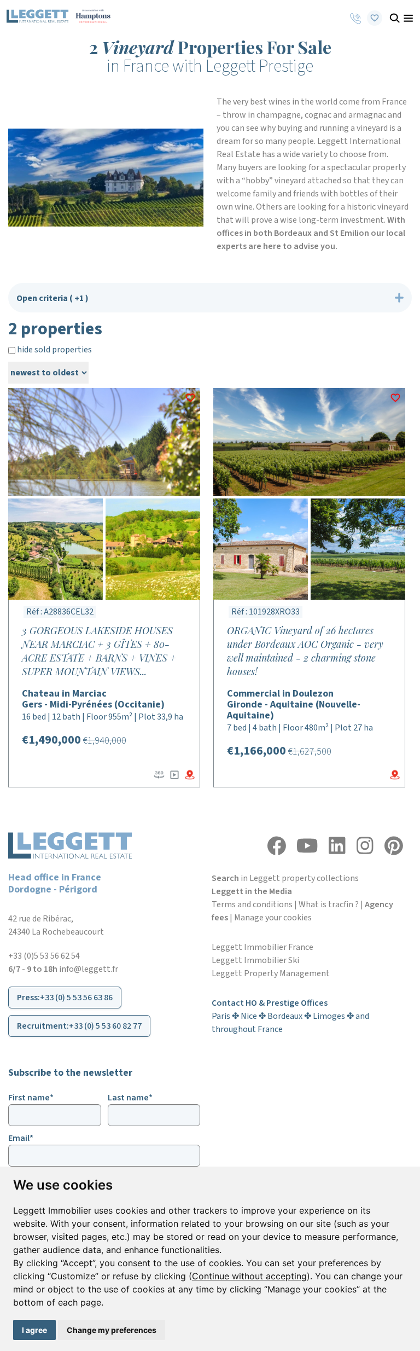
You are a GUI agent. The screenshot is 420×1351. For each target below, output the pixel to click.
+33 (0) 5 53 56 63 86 (76, 997)
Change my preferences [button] (111, 1330)
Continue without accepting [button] (249, 1276)
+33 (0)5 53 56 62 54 (44, 956)
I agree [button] (34, 1330)
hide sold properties (53, 349)
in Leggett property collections (285, 878)
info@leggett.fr (88, 969)
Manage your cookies (273, 918)
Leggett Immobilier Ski (255, 960)
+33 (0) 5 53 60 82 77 (105, 1026)
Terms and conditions (252, 904)
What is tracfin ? (329, 904)
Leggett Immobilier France (262, 947)
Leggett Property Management (271, 973)
